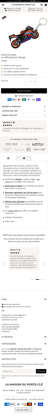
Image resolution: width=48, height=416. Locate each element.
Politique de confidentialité (35, 390)
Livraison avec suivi (10, 111)
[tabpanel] (4, 17)
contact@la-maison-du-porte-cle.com (17, 307)
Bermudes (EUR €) (23, 410)
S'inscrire (41, 371)
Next (44, 263)
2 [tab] (37, 279)
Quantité (4, 81)
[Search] (42, 5)
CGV (17, 390)
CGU (22, 390)
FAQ (3, 310)
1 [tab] (32, 279)
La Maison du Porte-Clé (18, 399)
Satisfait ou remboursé (11, 106)
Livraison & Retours (23, 393)
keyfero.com (20, 351)
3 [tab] (42, 279)
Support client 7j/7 (9, 115)
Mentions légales (9, 390)
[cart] (46, 5)
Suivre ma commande (12, 304)
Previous (3, 263)
